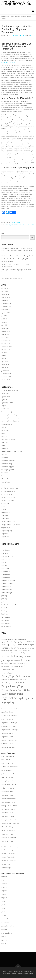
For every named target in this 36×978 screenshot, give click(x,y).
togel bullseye (5, 528)
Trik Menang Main (7, 841)
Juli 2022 (4, 352)
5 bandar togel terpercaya (9, 639)
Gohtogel (4, 436)
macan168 (4, 919)
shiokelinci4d (5, 922)
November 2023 (6, 307)
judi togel (6, 660)
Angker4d (4, 406)
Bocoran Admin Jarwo (8, 747)
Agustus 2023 (5, 313)
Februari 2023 (5, 331)
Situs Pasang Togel (7, 763)
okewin (3, 936)
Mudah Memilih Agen (8, 827)
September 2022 (6, 346)
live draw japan (6, 626)
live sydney (4, 473)
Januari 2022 (5, 371)
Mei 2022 (4, 358)
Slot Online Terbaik (7, 744)
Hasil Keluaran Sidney (8, 439)
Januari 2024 (5, 301)
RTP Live (4, 506)
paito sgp (4, 599)
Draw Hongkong (6, 424)
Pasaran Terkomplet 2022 (9, 740)
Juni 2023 (4, 319)
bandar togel (28, 644)
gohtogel (4, 915)
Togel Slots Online (7, 733)
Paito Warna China (7, 583)
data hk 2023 (9, 653)
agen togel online (22, 642)
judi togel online (16, 660)
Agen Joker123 (5, 397)
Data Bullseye (5, 550)
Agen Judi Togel (5, 642)
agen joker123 (22, 639)
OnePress (14, 973)
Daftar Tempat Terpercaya (9, 767)
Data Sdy (4, 562)
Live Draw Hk (5, 571)
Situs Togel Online (7, 719)
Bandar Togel (5, 409)
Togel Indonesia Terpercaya (10, 823)
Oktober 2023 (5, 310)
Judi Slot (3, 445)
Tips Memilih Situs (7, 795)
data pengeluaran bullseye (9, 415)
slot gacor (23, 679)
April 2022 (4, 361)
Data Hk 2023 (5, 559)
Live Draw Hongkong (7, 461)
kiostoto (25, 660)
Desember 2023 (6, 304)
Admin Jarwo (5, 393)
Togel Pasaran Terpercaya (9, 729)
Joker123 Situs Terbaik (8, 802)
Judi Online (4, 442)
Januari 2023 (5, 334)
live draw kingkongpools (8, 605)
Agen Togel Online (7, 403)
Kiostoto (4, 454)
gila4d (3, 901)
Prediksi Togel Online (7, 500)
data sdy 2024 (5, 623)
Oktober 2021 (5, 380)
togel (3, 694)
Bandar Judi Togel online (8, 62)
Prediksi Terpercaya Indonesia (10, 850)
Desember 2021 (6, 374)
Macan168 (4, 479)
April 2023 (4, 325)
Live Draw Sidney (6, 464)
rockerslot (4, 929)
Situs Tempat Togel (7, 756)
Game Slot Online (6, 770)
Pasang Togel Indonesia (8, 820)
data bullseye (13, 650)
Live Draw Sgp (5, 577)
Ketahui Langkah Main (8, 830)
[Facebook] (3, 212)
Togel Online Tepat (7, 834)
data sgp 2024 (5, 617)
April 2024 (4, 291)
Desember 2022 (6, 337)
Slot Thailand (5, 518)
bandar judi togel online (14, 225)
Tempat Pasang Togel (8, 521)
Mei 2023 (4, 322)
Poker (3, 485)
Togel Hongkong (6, 531)
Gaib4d (3, 427)
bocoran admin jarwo (8, 412)
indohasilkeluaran (11, 656)
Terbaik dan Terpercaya (8, 799)
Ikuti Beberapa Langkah (8, 784)
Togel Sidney (5, 537)
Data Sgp (4, 565)
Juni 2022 (4, 355)
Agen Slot (4, 400)
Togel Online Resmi (7, 737)
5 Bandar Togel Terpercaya (9, 390)
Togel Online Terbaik (7, 816)
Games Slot (5, 430)
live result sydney (6, 666)
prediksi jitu (26, 676)
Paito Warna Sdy (6, 590)
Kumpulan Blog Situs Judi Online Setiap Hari (16, 2)
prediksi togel (6, 679)
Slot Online (4, 515)
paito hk (3, 602)
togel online (29, 225)
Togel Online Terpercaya (9, 722)
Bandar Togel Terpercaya (27, 648)
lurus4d (3, 476)
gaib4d (3, 894)
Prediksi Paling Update (8, 853)
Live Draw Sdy (5, 574)
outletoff (21, 666)
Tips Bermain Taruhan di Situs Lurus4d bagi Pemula (17, 256)
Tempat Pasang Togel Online (10, 524)
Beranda (3, 16)
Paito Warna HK (18, 670)
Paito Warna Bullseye (8, 580)
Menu (32, 10)
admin (32, 35)
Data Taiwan (5, 568)
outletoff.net (7, 669)
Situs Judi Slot (5, 760)
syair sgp (4, 940)
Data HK (3, 653)
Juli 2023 (4, 316)
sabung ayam (5, 512)
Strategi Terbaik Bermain (9, 806)
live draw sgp (21, 663)
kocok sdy (4, 614)
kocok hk (4, 608)
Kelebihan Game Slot (7, 777)
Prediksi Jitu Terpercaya (8, 860)
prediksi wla (5, 503)
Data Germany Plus (7, 556)
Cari (2, 233)
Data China (4, 553)
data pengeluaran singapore (10, 421)
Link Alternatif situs (7, 791)
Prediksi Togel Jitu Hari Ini (9, 497)
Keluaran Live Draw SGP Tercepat (11, 451)
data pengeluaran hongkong (10, 418)
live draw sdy (12, 663)
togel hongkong (14, 693)
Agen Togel (14, 642)
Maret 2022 (5, 365)
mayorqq (14, 666)
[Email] (11, 212)
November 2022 (6, 340)
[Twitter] (7, 212)
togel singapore (26, 698)
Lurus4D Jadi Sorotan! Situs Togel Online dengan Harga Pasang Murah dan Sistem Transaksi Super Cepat (16, 250)
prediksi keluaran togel (8, 491)
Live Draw (4, 457)
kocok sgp (4, 611)
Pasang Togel (5, 482)
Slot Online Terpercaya (8, 726)
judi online (26, 656)
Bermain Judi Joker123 (8, 809)
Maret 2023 (5, 328)
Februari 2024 (5, 297)
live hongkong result (7, 470)
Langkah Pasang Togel (8, 837)
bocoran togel (5, 650)
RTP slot (4, 509)
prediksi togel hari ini (7, 494)
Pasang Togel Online (11, 676)
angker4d (4, 880)
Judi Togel (4, 448)
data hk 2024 (5, 620)
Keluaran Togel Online (8, 857)
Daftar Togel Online (7, 788)
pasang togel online (7, 926)
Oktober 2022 (5, 343)
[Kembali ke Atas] (18, 966)
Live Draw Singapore (7, 467)
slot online (19, 682)
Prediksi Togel (5, 864)
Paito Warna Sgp (6, 593)
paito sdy (4, 596)
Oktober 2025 (5, 288)
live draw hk (4, 663)
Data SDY (16, 653)
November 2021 (6, 377)
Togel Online (16, 222)
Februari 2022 (5, 368)
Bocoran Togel (6, 868)
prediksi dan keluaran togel (9, 488)
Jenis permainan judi (7, 774)
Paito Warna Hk (6, 586)
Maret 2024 (5, 294)
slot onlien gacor (7, 683)
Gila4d (3, 433)
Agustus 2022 (5, 349)
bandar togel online (10, 647)
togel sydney (7, 702)
